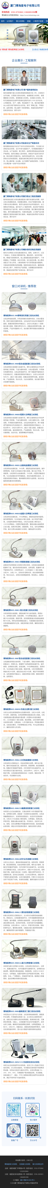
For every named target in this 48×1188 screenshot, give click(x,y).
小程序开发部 (38, 21)
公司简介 (10, 21)
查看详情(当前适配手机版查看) (15, 114)
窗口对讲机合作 (37, 1164)
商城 (28, 21)
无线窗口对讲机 (24, 1164)
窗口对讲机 (20, 21)
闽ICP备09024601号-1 (27, 1180)
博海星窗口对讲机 (11, 1164)
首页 (2, 21)
